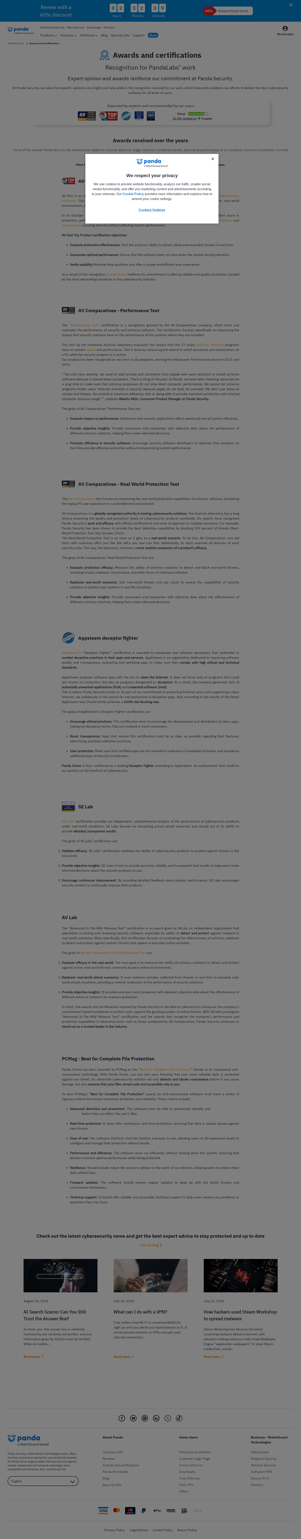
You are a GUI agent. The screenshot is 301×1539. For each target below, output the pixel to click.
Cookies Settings (152, 210)
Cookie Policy (133, 194)
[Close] (212, 158)
